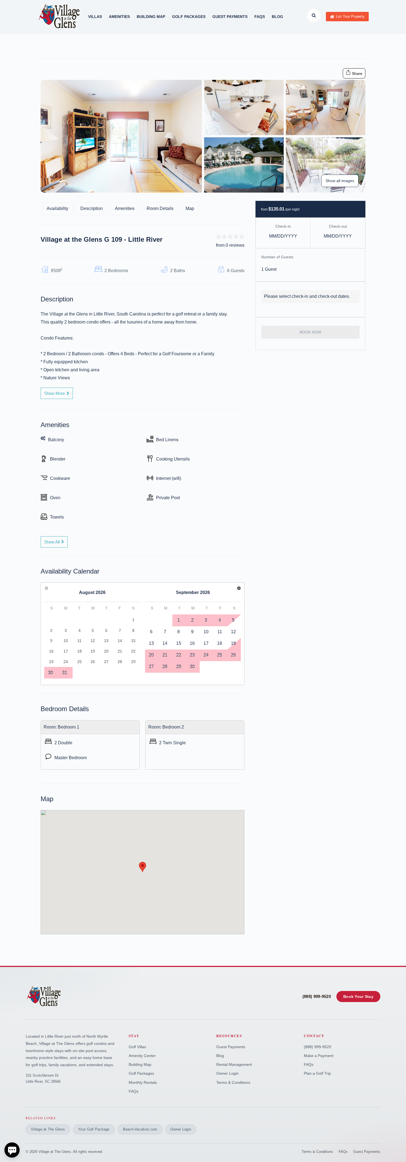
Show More (54, 393)
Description (91, 208)
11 (219, 631)
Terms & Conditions (233, 1082)
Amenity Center (142, 1055)
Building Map (140, 1064)
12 (233, 631)
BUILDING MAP (151, 16)
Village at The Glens (48, 1129)
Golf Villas (137, 1047)
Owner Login (227, 1073)
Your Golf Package (93, 1129)
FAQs (259, 16)
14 (164, 643)
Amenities (125, 208)
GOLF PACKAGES (188, 16)
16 (192, 643)
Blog (277, 16)
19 (233, 643)
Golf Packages (141, 1073)
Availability (57, 208)
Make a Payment (318, 1055)
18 (219, 643)
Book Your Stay (358, 996)
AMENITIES (119, 16)
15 (178, 643)
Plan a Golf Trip (317, 1073)
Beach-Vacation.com (140, 1129)
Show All (52, 542)
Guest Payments (229, 16)
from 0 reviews (230, 245)
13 (151, 643)
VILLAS (95, 16)
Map (190, 208)
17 (206, 643)
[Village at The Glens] (44, 996)
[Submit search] (314, 15)
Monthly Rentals (143, 1082)
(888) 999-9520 (316, 996)
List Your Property (350, 16)
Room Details (160, 208)
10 (206, 631)
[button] (142, 867)
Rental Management (234, 1064)
